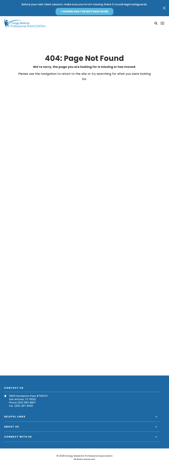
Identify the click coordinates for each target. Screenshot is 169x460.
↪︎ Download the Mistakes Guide (84, 11)
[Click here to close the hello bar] (164, 8)
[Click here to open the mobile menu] (162, 23)
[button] (155, 23)
